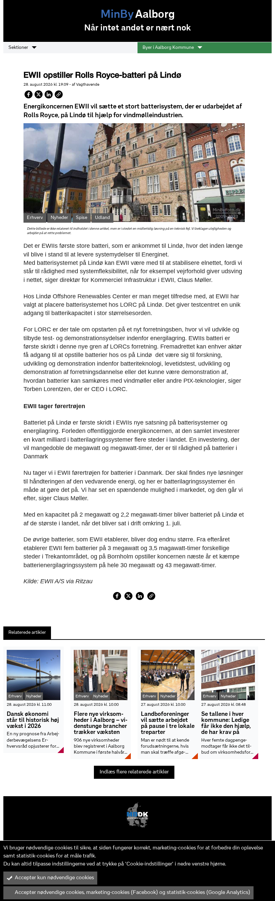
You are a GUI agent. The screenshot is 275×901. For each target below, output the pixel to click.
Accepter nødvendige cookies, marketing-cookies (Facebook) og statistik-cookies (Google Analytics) (132, 892)
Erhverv (35, 217)
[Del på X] (39, 94)
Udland (102, 217)
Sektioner (18, 47)
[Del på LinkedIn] (49, 94)
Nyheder (59, 217)
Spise (81, 217)
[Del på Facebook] (28, 94)
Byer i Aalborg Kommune (169, 47)
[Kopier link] (59, 94)
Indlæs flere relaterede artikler (134, 772)
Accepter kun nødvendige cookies (54, 878)
